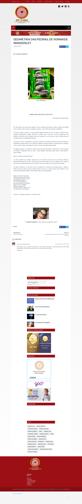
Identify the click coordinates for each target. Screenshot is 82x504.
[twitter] (62, 6)
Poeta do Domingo (32, 451)
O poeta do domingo (33, 449)
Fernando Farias (32, 444)
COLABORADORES (31, 481)
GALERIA (29, 483)
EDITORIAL (29, 479)
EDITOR (29, 478)
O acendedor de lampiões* (42, 322)
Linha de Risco (40, 446)
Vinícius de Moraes (32, 439)
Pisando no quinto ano (46, 449)
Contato (68, 1)
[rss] (69, 6)
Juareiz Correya (32, 446)
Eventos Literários (32, 431)
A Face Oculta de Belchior (42, 306)
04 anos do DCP (42, 439)
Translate (37, 284)
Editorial (40, 1)
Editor (33, 1)
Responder (19, 250)
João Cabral (51, 444)
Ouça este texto (18, 46)
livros (40, 431)
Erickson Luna (49, 441)
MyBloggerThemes (17, 493)
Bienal (52, 433)
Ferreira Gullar (42, 444)
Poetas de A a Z (31, 426)
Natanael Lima (47, 431)
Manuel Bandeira (41, 436)
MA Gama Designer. (48, 489)
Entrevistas (41, 441)
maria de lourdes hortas (23, 244)
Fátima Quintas (31, 436)
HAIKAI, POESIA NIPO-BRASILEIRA (44, 299)
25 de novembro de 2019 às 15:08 (62, 244)
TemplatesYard (58, 489)
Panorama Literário (33, 433)
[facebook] (59, 6)
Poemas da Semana (44, 428)
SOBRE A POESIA (31, 482)
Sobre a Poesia (59, 1)
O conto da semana (32, 428)
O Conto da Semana (40, 314)
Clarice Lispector (32, 441)
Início (27, 1)
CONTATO (29, 485)
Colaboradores (48, 1)
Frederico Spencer (44, 433)
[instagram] (65, 6)
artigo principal (41, 426)
